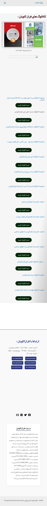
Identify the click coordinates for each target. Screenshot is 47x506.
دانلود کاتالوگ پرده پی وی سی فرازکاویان (29, 171)
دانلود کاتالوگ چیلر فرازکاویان (33, 275)
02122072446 (30, 362)
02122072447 (16, 367)
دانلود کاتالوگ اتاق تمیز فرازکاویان (32, 156)
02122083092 (17, 358)
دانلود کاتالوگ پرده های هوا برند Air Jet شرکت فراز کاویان (26, 98)
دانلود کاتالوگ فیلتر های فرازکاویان (30, 261)
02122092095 (30, 367)
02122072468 (30, 358)
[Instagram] (21, 415)
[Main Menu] (4, 2)
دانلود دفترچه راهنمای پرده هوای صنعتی (29, 231)
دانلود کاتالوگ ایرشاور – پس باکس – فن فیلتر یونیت (26, 141)
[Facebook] (29, 415)
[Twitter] (25, 415)
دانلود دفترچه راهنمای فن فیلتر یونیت (30, 216)
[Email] (17, 415)
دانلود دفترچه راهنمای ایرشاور (33, 201)
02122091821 (17, 362)
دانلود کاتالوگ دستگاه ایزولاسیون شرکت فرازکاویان (25, 127)
